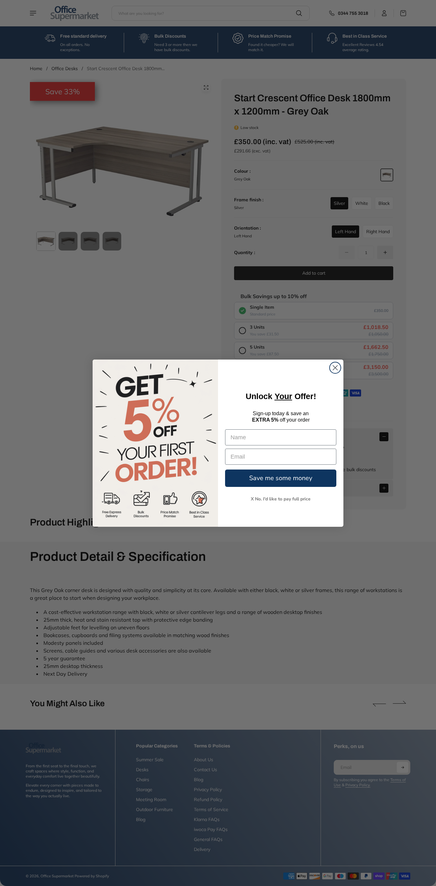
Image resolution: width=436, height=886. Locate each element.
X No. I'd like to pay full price (281, 499)
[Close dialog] (335, 367)
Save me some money (280, 478)
